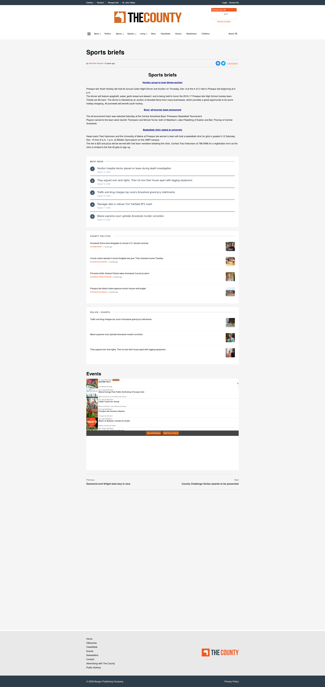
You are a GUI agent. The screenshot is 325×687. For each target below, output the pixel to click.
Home (89, 638)
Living (142, 33)
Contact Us (234, 2)
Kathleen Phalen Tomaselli (101, 277)
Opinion (130, 33)
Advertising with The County (100, 663)
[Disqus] (162, 526)
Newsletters (191, 33)
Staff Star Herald (96, 63)
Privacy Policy (231, 681)
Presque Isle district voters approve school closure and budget (118, 288)
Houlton (100, 2)
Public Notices (93, 667)
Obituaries (91, 642)
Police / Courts (100, 312)
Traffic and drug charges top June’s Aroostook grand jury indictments (136, 192)
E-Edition (206, 33)
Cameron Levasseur (99, 262)
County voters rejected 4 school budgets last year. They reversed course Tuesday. (126, 258)
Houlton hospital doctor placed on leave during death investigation (134, 168)
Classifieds (165, 33)
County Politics (100, 236)
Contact (90, 659)
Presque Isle (113, 2)
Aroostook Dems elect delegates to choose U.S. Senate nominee (119, 243)
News (96, 33)
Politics (107, 33)
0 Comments (232, 63)
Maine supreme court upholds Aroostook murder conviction (130, 216)
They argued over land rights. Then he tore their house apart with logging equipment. (145, 180)
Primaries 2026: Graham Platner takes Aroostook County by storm (119, 273)
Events (178, 33)
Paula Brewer (97, 246)
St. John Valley (128, 2)
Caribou (89, 2)
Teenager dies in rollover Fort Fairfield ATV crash (124, 204)
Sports (119, 33)
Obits (153, 33)
